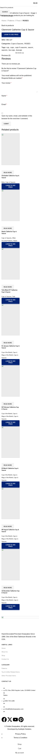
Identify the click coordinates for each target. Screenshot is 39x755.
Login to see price (11, 34)
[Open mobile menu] (2, 3)
